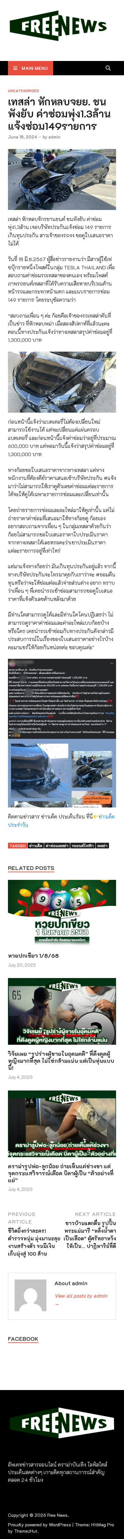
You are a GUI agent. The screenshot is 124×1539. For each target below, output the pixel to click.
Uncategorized (23, 90)
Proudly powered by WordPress (39, 1525)
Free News (57, 1515)
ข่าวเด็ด (35, 845)
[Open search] (108, 68)
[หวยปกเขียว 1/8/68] (62, 915)
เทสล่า (102, 845)
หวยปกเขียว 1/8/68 (33, 955)
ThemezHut (26, 1531)
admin (54, 136)
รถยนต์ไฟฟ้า (83, 845)
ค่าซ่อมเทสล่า (57, 845)
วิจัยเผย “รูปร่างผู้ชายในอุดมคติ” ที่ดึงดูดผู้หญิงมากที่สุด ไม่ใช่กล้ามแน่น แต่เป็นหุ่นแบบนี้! (61, 1060)
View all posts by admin (80, 1299)
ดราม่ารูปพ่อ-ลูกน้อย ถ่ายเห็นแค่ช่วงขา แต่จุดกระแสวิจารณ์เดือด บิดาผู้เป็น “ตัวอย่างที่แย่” (61, 1173)
